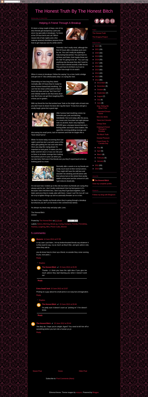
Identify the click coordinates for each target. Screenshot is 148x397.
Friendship (83, 224)
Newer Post (37, 371)
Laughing (41, 227)
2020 (97, 53)
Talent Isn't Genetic (104, 120)
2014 (97, 73)
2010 (97, 169)
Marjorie (39, 239)
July (99, 100)
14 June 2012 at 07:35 (52, 239)
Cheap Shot (101, 124)
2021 (97, 49)
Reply (38, 258)
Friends (75, 224)
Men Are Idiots (102, 117)
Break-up (54, 224)
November (101, 86)
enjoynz (79, 392)
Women (64, 227)
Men (48, 227)
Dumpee (67, 224)
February (100, 158)
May (99, 148)
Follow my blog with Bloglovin (103, 195)
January (100, 161)
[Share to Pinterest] (77, 221)
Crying (60, 224)
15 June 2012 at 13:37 (59, 288)
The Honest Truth (99, 33)
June (99, 103)
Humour (34, 227)
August (100, 96)
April (99, 151)
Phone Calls (55, 227)
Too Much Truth (103, 134)
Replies (42, 263)
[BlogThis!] (71, 221)
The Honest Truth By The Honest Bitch (74, 11)
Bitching (46, 224)
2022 (97, 46)
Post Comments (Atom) (65, 378)
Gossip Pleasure (103, 138)
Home (60, 371)
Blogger (95, 392)
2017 (97, 63)
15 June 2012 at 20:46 (68, 304)
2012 (97, 80)
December (101, 83)
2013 (97, 76)
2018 (97, 60)
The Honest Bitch (46, 221)
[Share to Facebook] (75, 221)
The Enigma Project (100, 37)
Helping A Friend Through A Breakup (103, 129)
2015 (97, 70)
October (100, 90)
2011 (97, 165)
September (101, 93)
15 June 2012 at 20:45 (68, 267)
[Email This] (68, 221)
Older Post (83, 371)
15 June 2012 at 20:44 (62, 323)
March (99, 154)
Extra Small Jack (43, 288)
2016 (97, 66)
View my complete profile (102, 184)
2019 (97, 56)
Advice (39, 224)
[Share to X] (73, 221)
